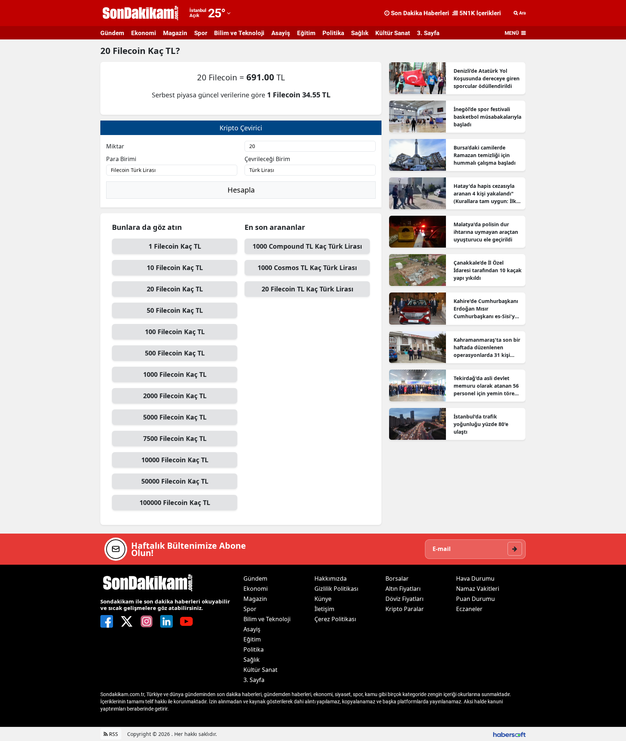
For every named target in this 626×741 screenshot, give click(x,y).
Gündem (112, 33)
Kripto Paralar (404, 609)
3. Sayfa (428, 33)
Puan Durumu (475, 599)
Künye (322, 599)
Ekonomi (143, 33)
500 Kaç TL (175, 353)
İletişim (324, 609)
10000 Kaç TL (174, 459)
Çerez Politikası (335, 619)
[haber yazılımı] (509, 734)
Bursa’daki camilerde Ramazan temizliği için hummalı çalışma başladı (485, 155)
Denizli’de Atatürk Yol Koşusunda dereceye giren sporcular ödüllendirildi (486, 78)
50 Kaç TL (175, 310)
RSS (113, 734)
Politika (333, 33)
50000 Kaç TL (174, 481)
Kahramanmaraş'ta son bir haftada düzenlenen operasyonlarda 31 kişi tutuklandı (487, 347)
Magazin (175, 33)
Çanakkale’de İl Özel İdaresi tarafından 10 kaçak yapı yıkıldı (488, 270)
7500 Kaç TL (174, 438)
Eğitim (306, 33)
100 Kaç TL (175, 331)
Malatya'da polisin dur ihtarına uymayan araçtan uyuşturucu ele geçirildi (486, 232)
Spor (200, 33)
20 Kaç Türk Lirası (307, 289)
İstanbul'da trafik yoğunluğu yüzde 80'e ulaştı (481, 424)
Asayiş (280, 33)
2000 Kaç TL (174, 395)
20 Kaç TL (175, 289)
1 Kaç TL (175, 246)
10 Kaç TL (175, 267)
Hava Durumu (475, 578)
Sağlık (359, 33)
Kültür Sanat (392, 33)
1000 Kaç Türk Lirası (307, 246)
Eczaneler (469, 609)
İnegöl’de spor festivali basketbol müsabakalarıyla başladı (487, 117)
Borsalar (397, 578)
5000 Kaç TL (174, 417)
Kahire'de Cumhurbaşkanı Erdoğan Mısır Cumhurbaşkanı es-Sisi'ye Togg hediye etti (486, 309)
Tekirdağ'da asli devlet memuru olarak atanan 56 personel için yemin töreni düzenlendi (486, 386)
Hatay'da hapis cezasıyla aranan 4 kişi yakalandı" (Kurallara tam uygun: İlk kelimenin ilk (485, 193)
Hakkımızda (330, 578)
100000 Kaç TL (174, 502)
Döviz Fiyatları (404, 599)
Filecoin (130, 50)
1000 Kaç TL (174, 374)
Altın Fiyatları (403, 589)
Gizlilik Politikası (336, 589)
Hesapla (241, 190)
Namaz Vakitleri (477, 589)
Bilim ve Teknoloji (239, 33)
